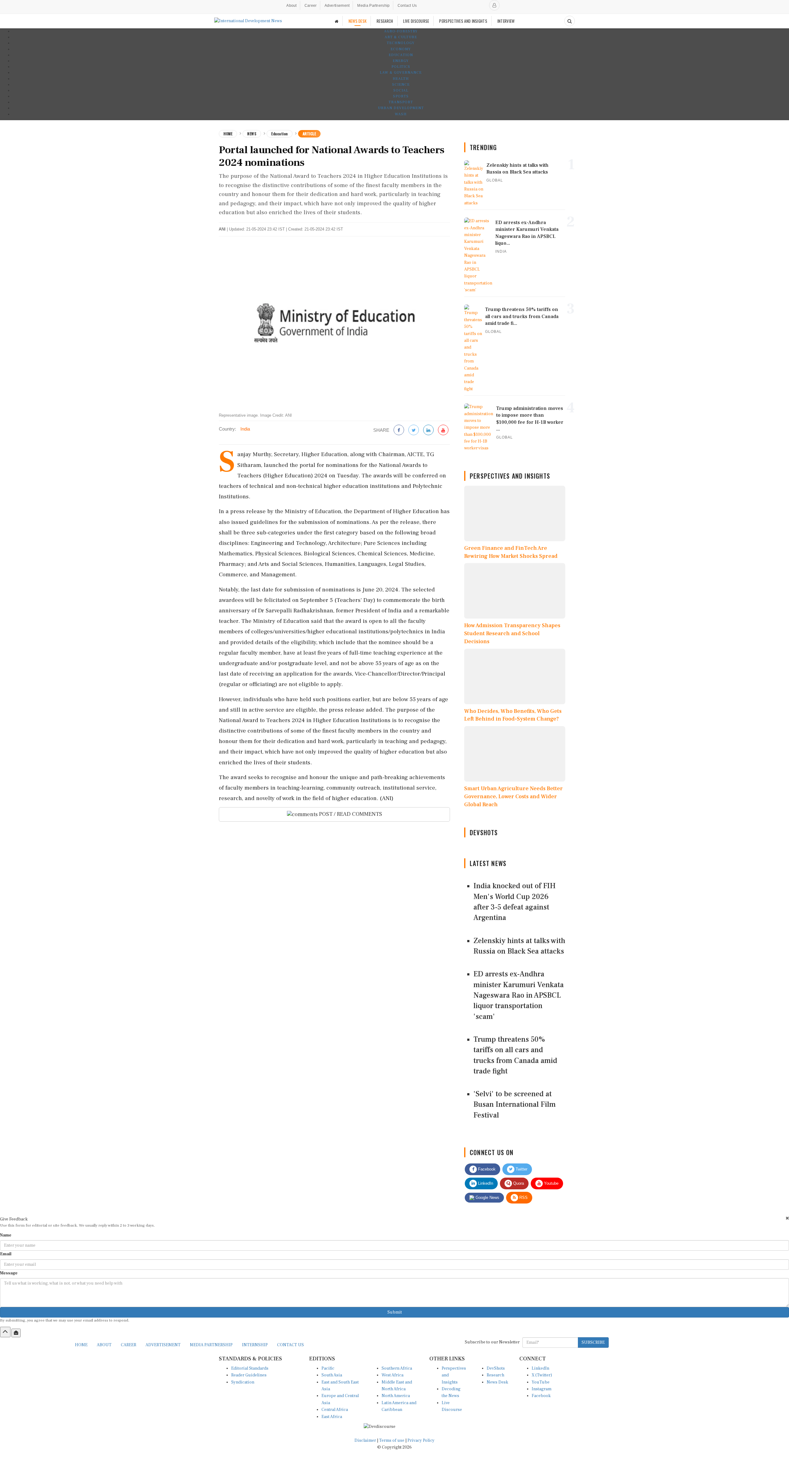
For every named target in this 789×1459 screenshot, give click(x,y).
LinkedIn (485, 1183)
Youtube (550, 1183)
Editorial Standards (249, 1368)
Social (400, 90)
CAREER (128, 1345)
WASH (401, 114)
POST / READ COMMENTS (350, 814)
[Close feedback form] (787, 1218)
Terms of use (392, 1440)
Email (5, 1254)
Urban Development (401, 108)
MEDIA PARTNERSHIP (211, 1345)
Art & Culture (401, 37)
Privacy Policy (421, 1440)
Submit (394, 1312)
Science (401, 84)
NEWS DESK (358, 21)
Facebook (486, 1169)
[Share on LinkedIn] (428, 430)
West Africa (392, 1375)
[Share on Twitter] (413, 430)
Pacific (327, 1368)
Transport (401, 102)
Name (5, 1235)
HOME (81, 1345)
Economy (400, 49)
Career (311, 5)
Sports (401, 96)
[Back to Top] (5, 1332)
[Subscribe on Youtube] (443, 430)
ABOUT (104, 1345)
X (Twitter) (542, 1375)
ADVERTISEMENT (163, 1345)
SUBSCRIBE (593, 1342)
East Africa (331, 1417)
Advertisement (337, 5)
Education (401, 55)
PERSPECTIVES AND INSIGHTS (463, 21)
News (251, 133)
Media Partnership (373, 5)
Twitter (520, 1169)
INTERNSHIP (255, 1345)
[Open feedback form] (16, 1333)
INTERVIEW (506, 21)
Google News (486, 1197)
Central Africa (334, 1409)
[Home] (336, 21)
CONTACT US (290, 1345)
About (291, 5)
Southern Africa (397, 1368)
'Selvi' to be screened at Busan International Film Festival (514, 1104)
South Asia (331, 1375)
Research (495, 1375)
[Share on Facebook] (399, 430)
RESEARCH (385, 21)
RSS (523, 1197)
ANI (222, 229)
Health (401, 78)
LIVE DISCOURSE (416, 21)
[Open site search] (569, 21)
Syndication (242, 1382)
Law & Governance (401, 72)
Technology (401, 43)
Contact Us (407, 5)
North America (396, 1396)
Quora (518, 1183)
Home (227, 133)
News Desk (497, 1382)
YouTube (541, 1382)
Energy (401, 61)
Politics (400, 66)
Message (9, 1273)
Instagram (541, 1389)
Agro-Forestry (401, 31)
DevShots (496, 1368)
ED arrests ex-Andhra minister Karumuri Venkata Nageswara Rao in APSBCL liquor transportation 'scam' (518, 995)
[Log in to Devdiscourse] (494, 5)
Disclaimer (365, 1440)
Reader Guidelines (249, 1375)
